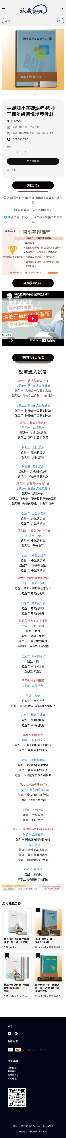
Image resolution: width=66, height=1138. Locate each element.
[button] (3, 9)
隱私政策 (33, 1131)
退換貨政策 (13, 1075)
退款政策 (43, 1131)
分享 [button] (13, 170)
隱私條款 (12, 1067)
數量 (9, 146)
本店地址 (12, 1078)
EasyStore (48, 1126)
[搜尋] (59, 21)
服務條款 (12, 1071)
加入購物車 (33, 161)
